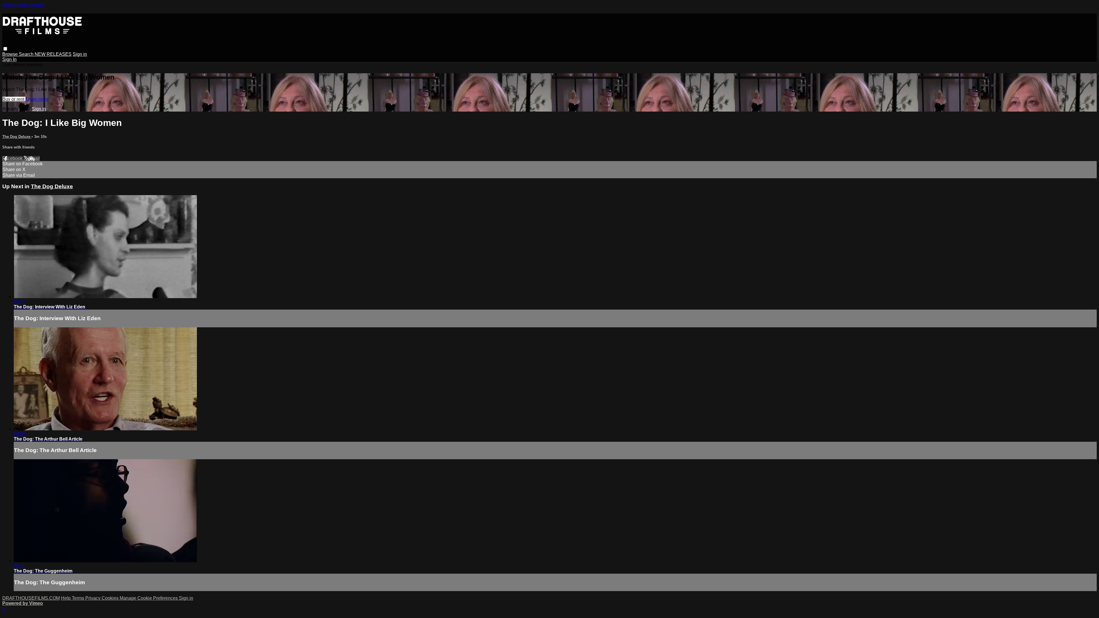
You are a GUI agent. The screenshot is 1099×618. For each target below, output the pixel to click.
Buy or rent (13, 99)
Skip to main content (23, 4)
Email (34, 158)
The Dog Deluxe (16, 136)
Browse (10, 54)
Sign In (9, 59)
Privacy (93, 598)
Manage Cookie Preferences (149, 598)
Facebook (13, 158)
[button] (5, 49)
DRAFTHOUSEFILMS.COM (31, 598)
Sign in (80, 54)
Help (66, 598)
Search (27, 54)
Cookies (111, 598)
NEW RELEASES (53, 54)
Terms (78, 598)
